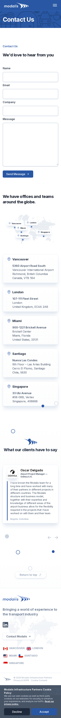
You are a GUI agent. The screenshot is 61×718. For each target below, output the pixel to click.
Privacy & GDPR (21, 680)
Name (7, 68)
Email (6, 85)
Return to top (28, 574)
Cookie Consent (39, 680)
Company (9, 102)
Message (9, 119)
